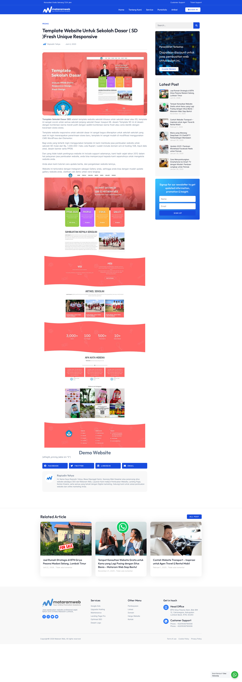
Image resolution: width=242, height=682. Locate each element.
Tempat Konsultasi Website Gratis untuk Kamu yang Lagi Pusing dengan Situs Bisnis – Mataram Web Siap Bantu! (120, 563)
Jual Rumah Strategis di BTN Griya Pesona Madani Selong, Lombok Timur (182, 93)
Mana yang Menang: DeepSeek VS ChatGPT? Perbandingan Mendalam (180, 135)
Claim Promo (169, 69)
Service (149, 9)
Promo (45, 24)
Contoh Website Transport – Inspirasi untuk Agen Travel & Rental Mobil (182, 122)
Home (121, 9)
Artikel (174, 9)
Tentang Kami (135, 9)
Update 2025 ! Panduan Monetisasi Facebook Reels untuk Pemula (181, 148)
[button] (55, 466)
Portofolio (162, 9)
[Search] (196, 25)
